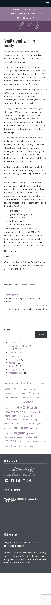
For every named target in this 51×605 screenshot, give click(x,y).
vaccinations (32, 446)
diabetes (26, 397)
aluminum (9, 383)
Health (24, 284)
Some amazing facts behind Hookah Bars (28, 309)
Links (39, 14)
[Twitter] (18, 18)
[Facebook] (21, 18)
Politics (14, 362)
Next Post (41, 305)
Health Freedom (15, 412)
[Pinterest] (24, 18)
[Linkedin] (30, 18)
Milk (29, 423)
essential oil (10, 408)
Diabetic (38, 397)
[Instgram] (33, 18)
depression (11, 397)
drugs (37, 403)
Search (7, 329)
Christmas (8, 393)
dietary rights (15, 403)
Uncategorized (17, 372)
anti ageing (23, 383)
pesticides (28, 437)
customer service (20, 393)
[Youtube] (27, 18)
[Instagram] (28, 481)
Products (23, 14)
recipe (36, 441)
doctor (27, 402)
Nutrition (31, 284)
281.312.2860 (32, 9)
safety (43, 442)
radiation (21, 442)
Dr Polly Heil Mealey (25, 25)
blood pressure (39, 384)
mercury (20, 423)
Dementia (34, 393)
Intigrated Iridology (30, 420)
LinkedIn (14, 356)
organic (19, 433)
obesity (8, 433)
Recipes (31, 14)
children (23, 389)
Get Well (13, 14)
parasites (32, 433)
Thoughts (16, 369)
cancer (11, 388)
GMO (21, 407)
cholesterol (33, 389)
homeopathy (11, 415)
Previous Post (11, 295)
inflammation (13, 419)
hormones (23, 416)
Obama (33, 428)
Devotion (15, 342)
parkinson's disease (13, 437)
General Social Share (20, 346)
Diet (6, 402)
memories (9, 423)
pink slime (38, 437)
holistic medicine (36, 412)
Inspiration (15, 352)
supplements (13, 446)
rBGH (29, 442)
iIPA (31, 416)
